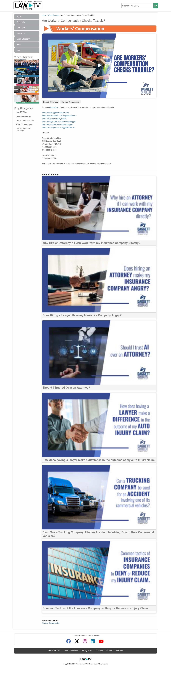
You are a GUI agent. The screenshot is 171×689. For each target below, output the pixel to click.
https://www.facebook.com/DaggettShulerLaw (59, 115)
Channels (21, 22)
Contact (109, 650)
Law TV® (21, 28)
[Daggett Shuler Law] (26, 63)
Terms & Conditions (71, 650)
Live (18, 50)
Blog (19, 44)
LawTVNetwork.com (101, 664)
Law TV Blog (21, 112)
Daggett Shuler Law (50, 102)
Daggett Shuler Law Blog (25, 120)
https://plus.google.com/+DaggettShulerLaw (58, 127)
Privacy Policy (87, 650)
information (53, 107)
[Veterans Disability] (26, 99)
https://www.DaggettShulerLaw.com (55, 112)
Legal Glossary (23, 39)
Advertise (119, 650)
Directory (21, 33)
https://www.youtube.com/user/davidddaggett (59, 121)
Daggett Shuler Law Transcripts (23, 129)
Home (19, 16)
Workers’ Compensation (70, 102)
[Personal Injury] (26, 72)
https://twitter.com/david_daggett (54, 118)
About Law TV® (54, 650)
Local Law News (23, 116)
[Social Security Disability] (26, 81)
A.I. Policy (99, 650)
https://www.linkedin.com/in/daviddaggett (57, 124)
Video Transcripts (24, 124)
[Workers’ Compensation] (26, 90)
